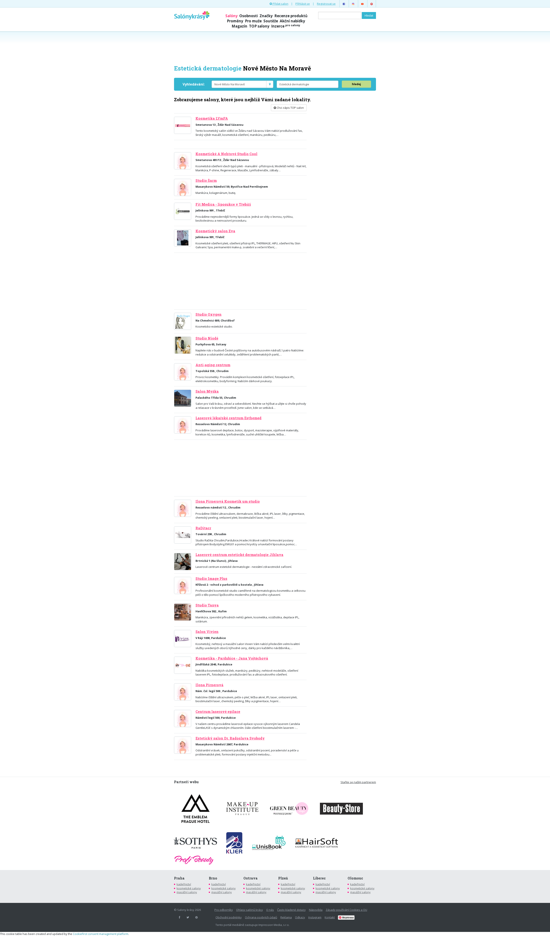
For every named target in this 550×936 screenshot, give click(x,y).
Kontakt (330, 917)
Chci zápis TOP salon (290, 108)
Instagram (314, 917)
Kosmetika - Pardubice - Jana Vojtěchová (232, 658)
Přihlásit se (302, 4)
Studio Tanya (207, 605)
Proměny (235, 20)
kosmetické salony (189, 888)
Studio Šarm (206, 180)
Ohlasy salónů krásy (249, 910)
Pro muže (253, 20)
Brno (213, 878)
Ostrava (250, 878)
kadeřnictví (184, 884)
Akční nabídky (292, 20)
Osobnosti (248, 15)
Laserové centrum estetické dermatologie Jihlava (239, 555)
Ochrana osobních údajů (261, 917)
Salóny (231, 15)
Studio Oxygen (209, 314)
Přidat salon (280, 4)
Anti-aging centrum (213, 365)
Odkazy (300, 917)
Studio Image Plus (211, 578)
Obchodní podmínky (228, 917)
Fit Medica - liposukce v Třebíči (223, 204)
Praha (179, 878)
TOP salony (259, 26)
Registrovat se (326, 4)
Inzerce (285, 26)
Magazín (239, 26)
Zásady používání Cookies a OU (346, 910)
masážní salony (187, 892)
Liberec (319, 878)
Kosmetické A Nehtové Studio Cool (226, 154)
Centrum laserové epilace (218, 711)
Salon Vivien (207, 632)
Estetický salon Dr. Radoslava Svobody (230, 738)
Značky (266, 15)
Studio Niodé (207, 338)
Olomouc (355, 878)
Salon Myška (207, 391)
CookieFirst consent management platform (100, 934)
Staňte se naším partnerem (358, 782)
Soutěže (270, 20)
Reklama (286, 917)
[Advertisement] (275, 47)
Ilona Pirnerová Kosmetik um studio (228, 501)
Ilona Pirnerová (209, 685)
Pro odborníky (223, 910)
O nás (270, 910)
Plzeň (283, 878)
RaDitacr (203, 528)
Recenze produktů (290, 15)
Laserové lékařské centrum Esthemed (228, 418)
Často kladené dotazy (291, 910)
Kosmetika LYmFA (212, 118)
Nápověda (315, 910)
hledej (356, 84)
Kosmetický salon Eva (215, 231)
